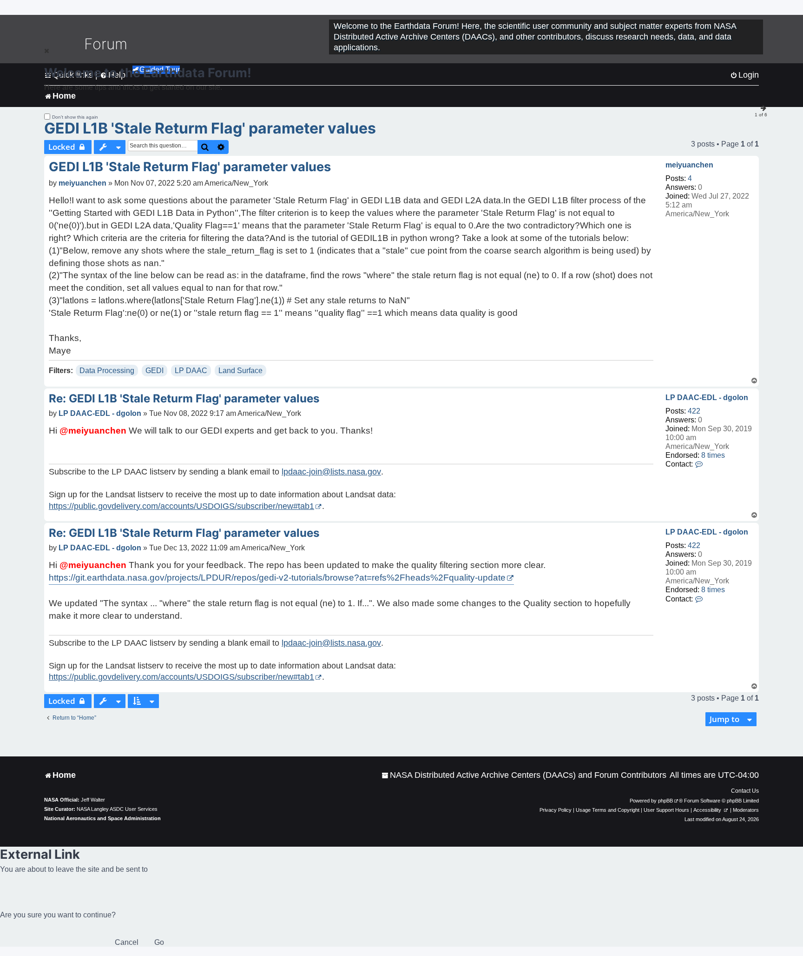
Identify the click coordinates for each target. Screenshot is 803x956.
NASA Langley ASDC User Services (117, 809)
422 (694, 411)
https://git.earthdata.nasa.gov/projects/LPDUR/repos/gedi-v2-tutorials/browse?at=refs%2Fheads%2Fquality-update (277, 577)
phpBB (665, 800)
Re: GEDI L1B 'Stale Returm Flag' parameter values (184, 398)
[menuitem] (524, 775)
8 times (713, 455)
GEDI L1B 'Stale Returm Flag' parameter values (210, 128)
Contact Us (745, 791)
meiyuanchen (689, 165)
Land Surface (240, 370)
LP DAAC (191, 370)
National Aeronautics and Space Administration (102, 818)
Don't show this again (75, 117)
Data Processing (106, 370)
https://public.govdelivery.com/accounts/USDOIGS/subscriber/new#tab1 (181, 506)
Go (159, 942)
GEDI (154, 370)
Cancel (126, 942)
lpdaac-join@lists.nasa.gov (331, 471)
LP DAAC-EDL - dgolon (706, 397)
